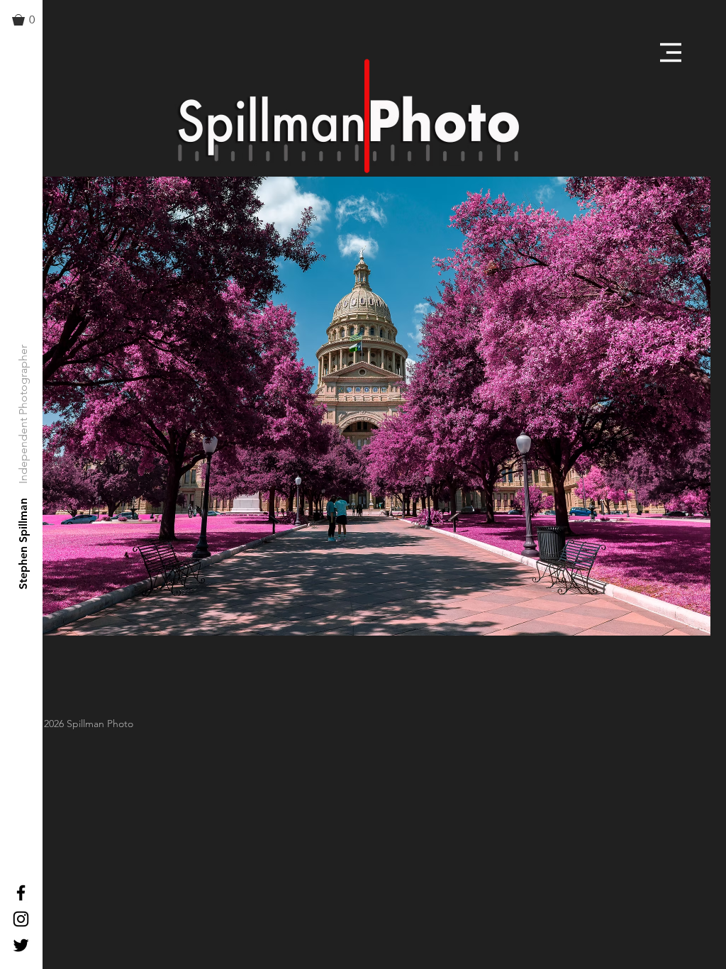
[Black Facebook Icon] (21, 892)
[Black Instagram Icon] (21, 919)
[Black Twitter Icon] (21, 945)
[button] (30, 20)
